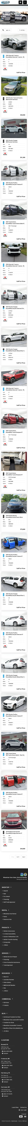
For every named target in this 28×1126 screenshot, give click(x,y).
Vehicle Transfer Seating (10, 939)
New (4, 893)
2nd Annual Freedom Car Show (11, 1017)
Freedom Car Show (8, 1022)
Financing (6, 899)
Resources (6, 973)
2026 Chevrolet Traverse (12, 55)
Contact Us (23, 1107)
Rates (5, 916)
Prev (13, 857)
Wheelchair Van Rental (9, 913)
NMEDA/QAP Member (9, 985)
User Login (23, 1110)
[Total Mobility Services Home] (1, 19)
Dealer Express (14, 1121)
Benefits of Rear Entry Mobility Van (13, 1028)
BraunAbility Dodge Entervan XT (14, 833)
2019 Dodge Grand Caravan (13, 831)
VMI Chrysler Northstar (12, 99)
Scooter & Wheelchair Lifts (10, 936)
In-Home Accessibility (9, 934)
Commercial (6, 999)
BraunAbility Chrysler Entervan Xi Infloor (15, 308)
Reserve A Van (7, 919)
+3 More (5, 945)
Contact (5, 1053)
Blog (3, 1013)
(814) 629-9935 (7, 1051)
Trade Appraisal (8, 965)
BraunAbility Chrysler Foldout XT (14, 184)
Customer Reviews (8, 979)
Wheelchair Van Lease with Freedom (13, 1020)
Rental (4, 910)
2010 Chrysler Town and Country (14, 98)
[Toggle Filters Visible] (3, 30)
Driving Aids (6, 942)
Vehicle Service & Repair (10, 956)
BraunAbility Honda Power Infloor (14, 517)
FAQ (4, 988)
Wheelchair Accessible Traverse (12, 1025)
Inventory (5, 887)
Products (5, 927)
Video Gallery (7, 982)
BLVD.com (24, 1121)
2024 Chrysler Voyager (12, 306)
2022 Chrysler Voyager (12, 140)
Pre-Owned (6, 896)
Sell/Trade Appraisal (9, 902)
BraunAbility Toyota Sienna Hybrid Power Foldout (15, 223)
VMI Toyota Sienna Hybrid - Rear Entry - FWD (15, 755)
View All (5, 891)
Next (23, 857)
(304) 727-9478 (7, 1094)
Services (5, 953)
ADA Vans (6, 1002)
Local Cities (15, 1107)
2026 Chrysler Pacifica (11, 182)
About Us (6, 977)
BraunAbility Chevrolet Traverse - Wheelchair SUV (15, 57)
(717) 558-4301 (7, 1079)
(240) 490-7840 (7, 1065)
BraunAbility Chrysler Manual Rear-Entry (15, 350)
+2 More (5, 991)
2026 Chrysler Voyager (12, 593)
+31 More (6, 1031)
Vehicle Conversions (9, 931)
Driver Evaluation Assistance (11, 962)
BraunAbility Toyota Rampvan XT (14, 432)
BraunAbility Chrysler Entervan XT (14, 634)
